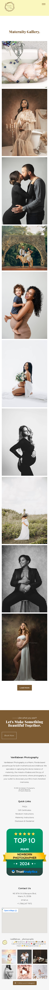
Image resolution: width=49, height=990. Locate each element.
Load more (24, 688)
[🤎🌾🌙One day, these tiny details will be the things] (40, 957)
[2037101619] (24, 305)
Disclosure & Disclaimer (24, 821)
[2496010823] (24, 578)
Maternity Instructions (24, 817)
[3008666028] (24, 510)
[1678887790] (24, 647)
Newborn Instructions (24, 814)
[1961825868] (24, 122)
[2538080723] (24, 373)
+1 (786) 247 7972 (24, 904)
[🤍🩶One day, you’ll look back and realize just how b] (9, 972)
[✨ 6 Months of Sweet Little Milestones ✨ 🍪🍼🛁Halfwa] (40, 972)
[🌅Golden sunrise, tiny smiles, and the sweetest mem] (9, 957)
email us (24, 900)
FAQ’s (24, 807)
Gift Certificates (24, 810)
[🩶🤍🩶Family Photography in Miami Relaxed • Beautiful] (24, 957)
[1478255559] (24, 442)
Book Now (9, 735)
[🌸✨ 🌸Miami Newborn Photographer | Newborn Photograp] (24, 972)
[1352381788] (24, 64)
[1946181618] (24, 248)
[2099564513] (24, 190)
